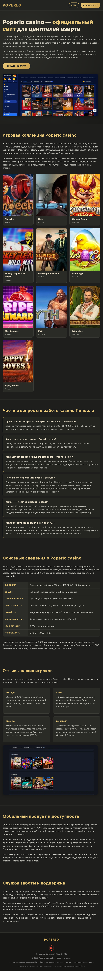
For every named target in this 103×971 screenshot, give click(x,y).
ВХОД (73, 5)
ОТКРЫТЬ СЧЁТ (90, 5)
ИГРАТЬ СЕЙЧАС (16, 66)
